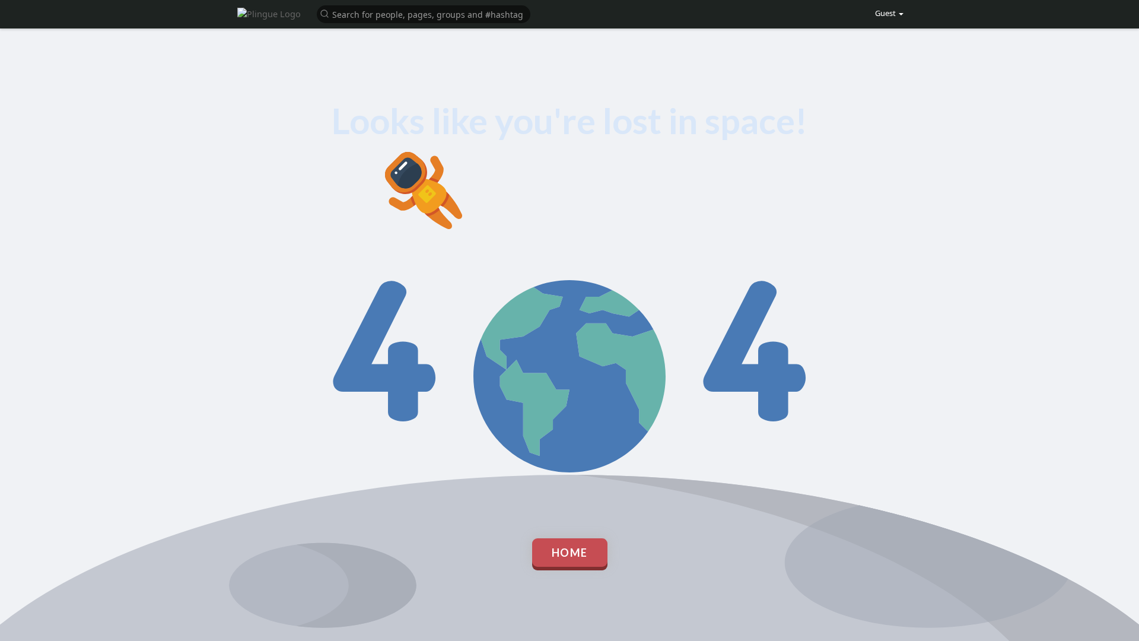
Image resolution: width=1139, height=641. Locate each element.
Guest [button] (886, 13)
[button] (423, 13)
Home (570, 552)
